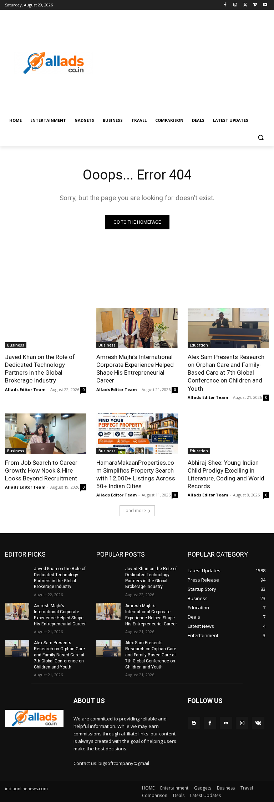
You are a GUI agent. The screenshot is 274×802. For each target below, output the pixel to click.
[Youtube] (265, 5)
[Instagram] (235, 5)
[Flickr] (226, 723)
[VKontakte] (258, 723)
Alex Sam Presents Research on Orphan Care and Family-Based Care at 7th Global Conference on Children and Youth (226, 372)
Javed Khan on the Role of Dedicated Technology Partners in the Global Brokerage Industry (40, 368)
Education (199, 345)
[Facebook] (225, 5)
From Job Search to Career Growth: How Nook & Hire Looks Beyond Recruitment (41, 470)
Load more (134, 510)
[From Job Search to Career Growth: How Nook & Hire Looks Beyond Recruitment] (45, 433)
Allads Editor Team (25, 389)
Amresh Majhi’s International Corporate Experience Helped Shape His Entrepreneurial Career (135, 368)
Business (15, 345)
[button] (260, 137)
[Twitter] (245, 5)
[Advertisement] (185, 63)
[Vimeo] (255, 5)
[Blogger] (194, 723)
